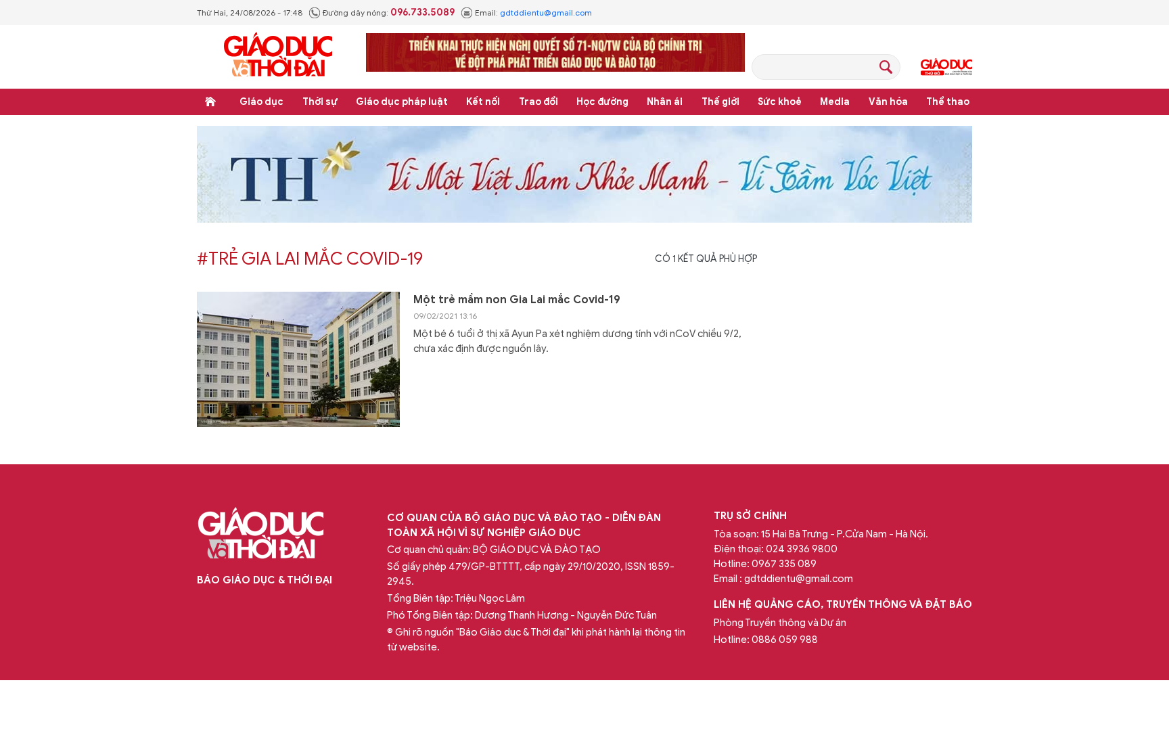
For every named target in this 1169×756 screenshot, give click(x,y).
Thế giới (720, 102)
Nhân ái (665, 102)
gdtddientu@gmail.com (546, 12)
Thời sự (320, 102)
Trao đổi (538, 102)
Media (835, 102)
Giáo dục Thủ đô (946, 67)
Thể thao (947, 102)
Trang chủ (210, 101)
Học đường (602, 102)
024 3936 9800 (802, 549)
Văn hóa (888, 102)
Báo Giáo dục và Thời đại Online (278, 56)
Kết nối (483, 102)
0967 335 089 (784, 564)
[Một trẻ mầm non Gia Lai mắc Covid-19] (298, 359)
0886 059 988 (785, 639)
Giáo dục (261, 102)
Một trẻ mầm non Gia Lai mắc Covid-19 (516, 300)
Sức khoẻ (780, 102)
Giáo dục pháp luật (402, 102)
